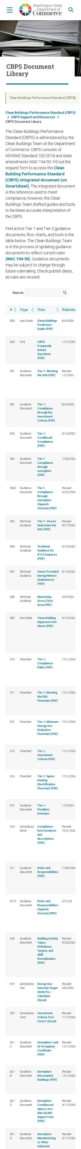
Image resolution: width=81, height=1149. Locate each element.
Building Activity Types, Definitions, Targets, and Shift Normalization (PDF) (47, 950)
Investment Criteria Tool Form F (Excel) (46, 1017)
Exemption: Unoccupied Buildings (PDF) (47, 1075)
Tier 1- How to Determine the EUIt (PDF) (46, 525)
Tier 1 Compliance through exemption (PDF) (45, 467)
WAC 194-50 (18, 259)
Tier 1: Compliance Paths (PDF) (45, 663)
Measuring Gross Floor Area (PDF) (45, 601)
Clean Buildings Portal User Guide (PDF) (47, 324)
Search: (18, 292)
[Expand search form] (70, 9)
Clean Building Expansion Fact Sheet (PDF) (46, 622)
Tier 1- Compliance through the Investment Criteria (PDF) (46, 412)
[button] (15, 309)
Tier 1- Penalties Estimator (43, 809)
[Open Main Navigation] (10, 9)
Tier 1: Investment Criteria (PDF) (46, 755)
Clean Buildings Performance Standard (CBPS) (43, 98)
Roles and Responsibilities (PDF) (47, 872)
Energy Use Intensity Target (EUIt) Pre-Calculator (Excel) (47, 992)
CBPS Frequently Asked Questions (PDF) (44, 350)
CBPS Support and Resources (33, 117)
